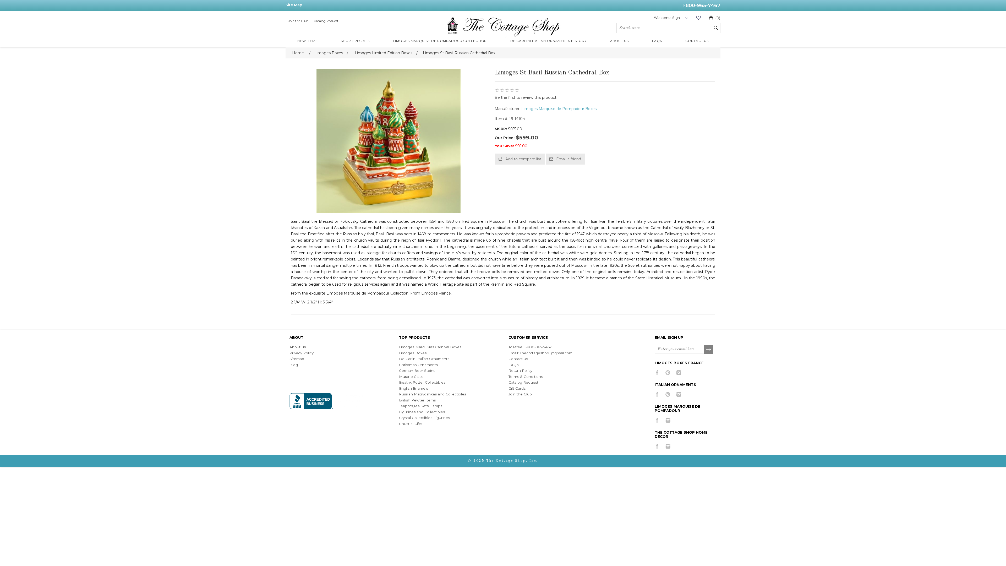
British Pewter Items (417, 400)
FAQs (513, 365)
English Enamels (413, 388)
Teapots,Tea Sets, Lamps (420, 406)
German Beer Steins (417, 370)
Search (716, 28)
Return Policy (520, 370)
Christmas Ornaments (418, 365)
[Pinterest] (667, 372)
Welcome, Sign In (669, 17)
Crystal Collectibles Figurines (424, 418)
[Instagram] (678, 372)
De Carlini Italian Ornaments (424, 359)
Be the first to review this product (525, 97)
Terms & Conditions (526, 376)
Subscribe (709, 349)
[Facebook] (657, 372)
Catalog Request (326, 21)
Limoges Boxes (413, 353)
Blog (293, 365)
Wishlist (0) (698, 17)
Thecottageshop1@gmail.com (546, 353)
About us (297, 347)
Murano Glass (411, 376)
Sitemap (296, 359)
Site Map (294, 5)
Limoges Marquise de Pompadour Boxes (559, 108)
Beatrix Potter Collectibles (422, 382)
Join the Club (298, 21)
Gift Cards (517, 388)
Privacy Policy (301, 353)
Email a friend (568, 159)
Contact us (518, 359)
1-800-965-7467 (701, 5)
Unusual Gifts (410, 424)
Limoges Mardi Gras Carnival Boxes (430, 347)
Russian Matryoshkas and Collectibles (432, 394)
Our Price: (505, 137)
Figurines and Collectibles (422, 412)
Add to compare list (523, 159)
